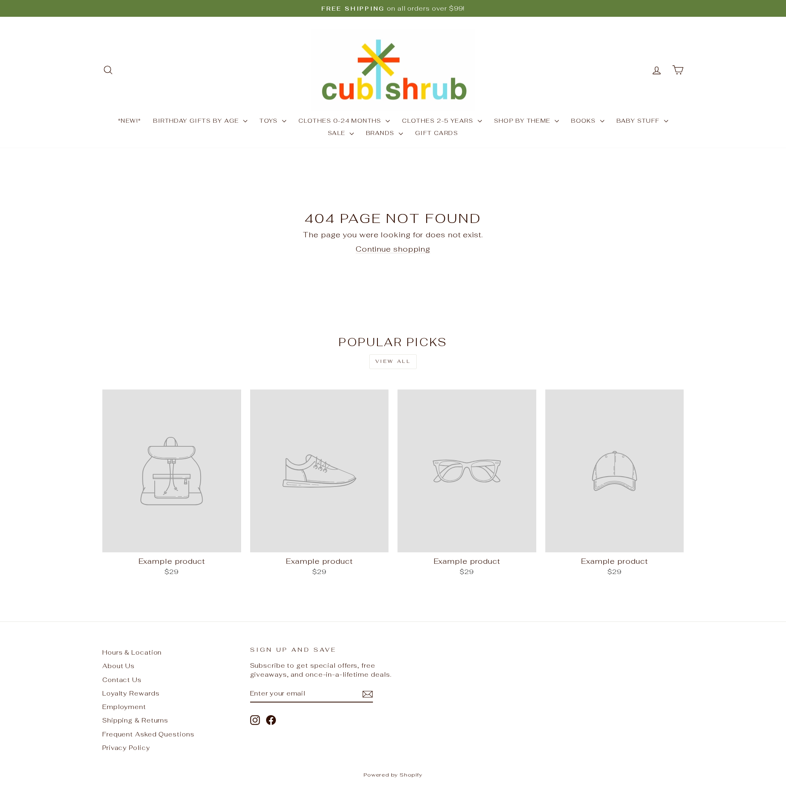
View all (393, 361)
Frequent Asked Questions (148, 734)
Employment (124, 707)
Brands (381, 133)
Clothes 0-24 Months (341, 120)
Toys (270, 120)
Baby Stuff (639, 120)
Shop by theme (523, 120)
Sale (338, 133)
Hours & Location (132, 652)
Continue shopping (393, 249)
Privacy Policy (126, 748)
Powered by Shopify (393, 774)
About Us (118, 666)
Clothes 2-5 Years (438, 120)
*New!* (129, 120)
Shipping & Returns (135, 720)
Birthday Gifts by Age (197, 120)
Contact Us (122, 680)
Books (584, 120)
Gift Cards (436, 133)
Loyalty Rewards (131, 693)
